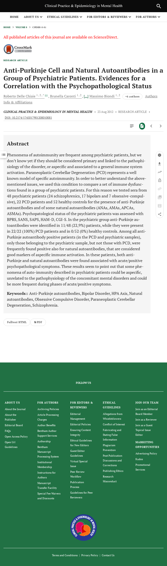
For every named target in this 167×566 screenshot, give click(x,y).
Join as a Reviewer (146, 419)
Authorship (44, 441)
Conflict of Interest (114, 424)
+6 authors (132, 96)
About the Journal (15, 409)
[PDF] (142, 126)
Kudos (139, 459)
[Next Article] (161, 126)
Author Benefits (46, 425)
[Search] (158, 6)
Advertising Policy (146, 453)
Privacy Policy (89, 555)
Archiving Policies (48, 409)
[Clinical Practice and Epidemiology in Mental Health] (83, 527)
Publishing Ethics (113, 471)
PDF (39, 322)
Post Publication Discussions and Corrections (112, 460)
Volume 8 (21, 27)
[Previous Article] (151, 126)
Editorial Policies (80, 424)
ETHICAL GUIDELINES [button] (62, 16)
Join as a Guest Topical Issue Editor (143, 430)
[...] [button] (86, 96)
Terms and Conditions (65, 555)
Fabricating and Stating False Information (112, 434)
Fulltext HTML (17, 322)
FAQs (8, 430)
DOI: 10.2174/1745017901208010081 (28, 118)
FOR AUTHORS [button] (146, 16)
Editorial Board (14, 425)
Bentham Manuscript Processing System (48, 451)
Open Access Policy (16, 436)
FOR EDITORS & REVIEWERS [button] (107, 16)
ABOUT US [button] (31, 16)
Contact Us (108, 555)
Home (14, 16)
